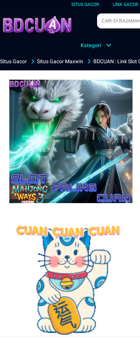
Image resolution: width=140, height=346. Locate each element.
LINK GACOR (125, 4)
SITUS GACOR (85, 4)
